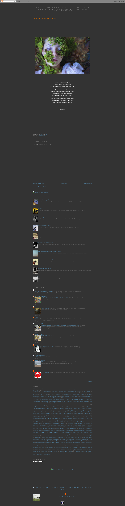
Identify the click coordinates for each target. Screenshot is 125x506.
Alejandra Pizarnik (62, 391)
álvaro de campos (64, 392)
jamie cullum (50, 416)
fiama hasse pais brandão (52, 408)
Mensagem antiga (88, 183)
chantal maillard (45, 401)
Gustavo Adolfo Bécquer (79, 411)
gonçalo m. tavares (40, 411)
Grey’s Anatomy (55, 411)
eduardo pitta (43, 405)
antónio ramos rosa (56, 398)
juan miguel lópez (43, 425)
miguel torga (67, 435)
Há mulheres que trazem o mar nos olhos (46, 217)
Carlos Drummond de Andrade (77, 399)
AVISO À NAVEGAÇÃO (46, 335)
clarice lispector (84, 401)
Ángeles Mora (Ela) (45, 308)
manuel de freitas (37, 430)
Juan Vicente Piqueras (62, 425)
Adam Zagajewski (61, 389)
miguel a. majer (44, 435)
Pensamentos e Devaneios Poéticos (43, 371)
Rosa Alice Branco (77, 444)
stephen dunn (90, 447)
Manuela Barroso (46, 430)
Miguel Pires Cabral (59, 435)
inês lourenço (35, 415)
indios (75, 413)
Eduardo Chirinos (88, 402)
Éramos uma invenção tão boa (44, 268)
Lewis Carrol (58, 426)
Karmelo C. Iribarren (87, 425)
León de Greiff (44, 426)
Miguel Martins (51, 435)
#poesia (36, 290)
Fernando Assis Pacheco (60, 406)
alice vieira (87, 391)
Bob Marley (36, 399)
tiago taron (63, 449)
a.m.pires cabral (53, 389)
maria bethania (88, 430)
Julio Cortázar (78, 425)
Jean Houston (62, 416)
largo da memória (39, 324)
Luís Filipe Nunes (83, 426)
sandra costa (86, 445)
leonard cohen (51, 426)
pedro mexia (78, 439)
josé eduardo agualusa (70, 420)
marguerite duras (70, 430)
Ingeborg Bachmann (49, 415)
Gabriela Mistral (58, 410)
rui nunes (54, 445)
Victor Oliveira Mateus (44, 453)
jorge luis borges (43, 420)
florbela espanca (69, 408)
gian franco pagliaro (78, 410)
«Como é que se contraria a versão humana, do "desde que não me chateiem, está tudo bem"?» (60, 325)
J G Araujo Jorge (88, 415)
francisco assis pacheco (86, 408)
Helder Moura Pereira (45, 413)
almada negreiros (47, 392)
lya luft (52, 428)
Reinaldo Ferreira (76, 442)
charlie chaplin (69, 401)
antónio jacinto (82, 396)
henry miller (54, 413)
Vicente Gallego (36, 453)
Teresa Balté (47, 449)
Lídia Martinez (65, 426)
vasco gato (68, 451)
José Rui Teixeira (37, 423)
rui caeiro (42, 135)
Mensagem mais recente (38, 183)
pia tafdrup (62, 440)
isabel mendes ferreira (72, 415)
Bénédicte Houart (69, 397)
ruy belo (74, 446)
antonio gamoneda (65, 396)
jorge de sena (76, 418)
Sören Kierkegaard (82, 447)
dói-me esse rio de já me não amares (45, 277)
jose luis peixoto (58, 421)
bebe (63, 397)
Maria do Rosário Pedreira (49, 432)
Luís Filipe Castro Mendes (74, 426)
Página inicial (64, 183)
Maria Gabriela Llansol (66, 432)
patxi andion (49, 439)
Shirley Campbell (49, 447)
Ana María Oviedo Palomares (55, 394)
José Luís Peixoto (69, 421)
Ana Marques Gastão (66, 394)
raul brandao (48, 442)
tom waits (69, 449)
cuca (39, 402)
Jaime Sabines (43, 416)
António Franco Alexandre (54, 396)
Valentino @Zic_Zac (36, 451)
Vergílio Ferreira (87, 451)
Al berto (36, 391)
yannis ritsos (39, 454)
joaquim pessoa (47, 418)
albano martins (46, 391)
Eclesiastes (81, 402)
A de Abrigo (43, 361)
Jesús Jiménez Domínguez (71, 416)
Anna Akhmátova (36, 396)
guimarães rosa (70, 411)
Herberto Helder (62, 413)
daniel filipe (53, 402)
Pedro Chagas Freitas (70, 439)
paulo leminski (62, 439)
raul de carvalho (55, 442)
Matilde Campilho (88, 434)
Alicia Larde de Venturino (37, 392)
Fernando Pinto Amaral (88, 406)
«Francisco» (47, 389)
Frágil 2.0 (37, 317)
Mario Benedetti (58, 434)
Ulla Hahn (89, 449)
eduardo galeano (36, 405)
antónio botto (43, 396)
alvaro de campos (55, 392)
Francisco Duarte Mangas (37, 410)
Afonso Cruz (89, 389)
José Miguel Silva (79, 421)
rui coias (38, 445)
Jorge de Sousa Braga (85, 418)
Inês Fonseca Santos (87, 413)
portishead (74, 440)
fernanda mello (51, 406)
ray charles (63, 442)
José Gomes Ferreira (79, 420)
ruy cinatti (80, 445)
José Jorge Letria (88, 420)
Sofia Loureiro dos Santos (58, 447)
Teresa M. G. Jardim (55, 449)
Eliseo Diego (55, 405)
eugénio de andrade (82, 405)
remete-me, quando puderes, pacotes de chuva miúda (49, 251)
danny (59, 402)
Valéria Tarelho (44, 451)
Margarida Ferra (62, 430)
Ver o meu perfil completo (66, 496)
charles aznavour (53, 401)
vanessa (61, 451)
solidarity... (37, 318)
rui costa (43, 445)
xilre (87, 453)
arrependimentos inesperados (44, 225)
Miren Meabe (74, 435)
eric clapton (71, 405)
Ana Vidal (82, 394)
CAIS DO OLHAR (39, 334)
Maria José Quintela (85, 432)
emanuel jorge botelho (64, 405)
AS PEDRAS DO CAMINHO (47, 346)
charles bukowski (61, 401)
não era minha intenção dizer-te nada (45, 200)
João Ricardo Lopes (87, 416)
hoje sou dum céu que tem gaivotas (45, 242)
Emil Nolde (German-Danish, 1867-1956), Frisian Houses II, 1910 (55, 297)
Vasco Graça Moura (79, 451)
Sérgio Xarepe (41, 447)
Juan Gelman (70, 423)
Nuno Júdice (38, 437)
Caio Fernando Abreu (44, 399)
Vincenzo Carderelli (53, 453)
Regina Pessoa (69, 442)
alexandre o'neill (72, 391)
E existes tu (39, 208)
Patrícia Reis (43, 439)
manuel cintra (89, 428)
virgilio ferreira (72, 453)
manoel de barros (60, 428)
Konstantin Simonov (36, 426)
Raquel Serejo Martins (40, 442)
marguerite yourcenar (79, 430)
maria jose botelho (76, 432)
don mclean (75, 402)
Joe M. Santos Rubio (57, 418)
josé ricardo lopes (88, 421)
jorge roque (51, 420)
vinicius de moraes (63, 453)
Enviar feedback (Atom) (43, 186)
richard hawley (50, 444)
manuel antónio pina (70, 428)
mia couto (35, 435)
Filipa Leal (61, 408)
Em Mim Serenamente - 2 (41, 296)
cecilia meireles (37, 401)
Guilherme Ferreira (62, 411)
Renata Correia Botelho (86, 442)
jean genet (56, 416)
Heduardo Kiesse (36, 413)
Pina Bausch (68, 440)
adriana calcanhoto (81, 389)
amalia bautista (74, 393)
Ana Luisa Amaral (44, 394)
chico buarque (76, 401)
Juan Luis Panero (78, 423)
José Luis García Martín (48, 421)
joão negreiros (79, 416)
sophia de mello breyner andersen (71, 447)
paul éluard (55, 439)
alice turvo (80, 391)
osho (72, 437)
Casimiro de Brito (88, 399)
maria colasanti (35, 432)
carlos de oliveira (66, 399)
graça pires (48, 411)
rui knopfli (49, 445)
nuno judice (89, 435)
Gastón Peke (64, 410)
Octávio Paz (61, 437)
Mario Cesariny (67, 434)
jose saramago (46, 423)
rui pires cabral (61, 446)
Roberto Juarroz (57, 444)
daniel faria (45, 403)
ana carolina (83, 392)
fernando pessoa (78, 406)
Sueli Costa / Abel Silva (38, 449)
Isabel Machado (63, 415)
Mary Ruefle (80, 434)
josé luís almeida (38, 421)
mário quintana (74, 434)
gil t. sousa (85, 410)
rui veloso (68, 445)
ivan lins (80, 415)
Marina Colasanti (50, 434)
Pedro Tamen (56, 440)
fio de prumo (38, 345)
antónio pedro (47, 397)
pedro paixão (85, 439)
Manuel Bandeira (82, 428)
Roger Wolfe (69, 444)
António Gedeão (74, 396)
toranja (74, 449)
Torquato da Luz (81, 449)
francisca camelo (77, 408)
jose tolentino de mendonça (57, 423)
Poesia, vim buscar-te (40, 355)
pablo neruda (78, 437)
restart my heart (43, 444)
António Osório (41, 397)
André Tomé (88, 394)
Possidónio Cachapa (82, 440)
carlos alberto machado (57, 399)
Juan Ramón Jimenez (52, 425)
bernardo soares (89, 397)
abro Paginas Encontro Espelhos (62, 7)
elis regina (50, 405)
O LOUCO (37, 357)
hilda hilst (69, 413)
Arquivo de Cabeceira (40, 360)
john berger (64, 418)
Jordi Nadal (70, 418)
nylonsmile (55, 437)
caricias (50, 399)
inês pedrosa (41, 415)
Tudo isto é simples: (41, 234)
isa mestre (57, 415)
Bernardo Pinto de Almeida (79, 397)
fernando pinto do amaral (39, 408)
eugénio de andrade (38, 389)
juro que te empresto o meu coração (45, 260)
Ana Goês (89, 392)
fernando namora (70, 406)
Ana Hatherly (35, 394)
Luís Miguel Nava (46, 428)
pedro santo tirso (40, 440)
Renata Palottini (36, 444)
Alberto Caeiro (54, 391)
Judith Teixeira (70, 425)
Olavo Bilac (67, 437)
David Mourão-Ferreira (66, 402)
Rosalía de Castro (86, 444)
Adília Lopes (68, 389)
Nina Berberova (81, 435)
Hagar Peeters (88, 411)
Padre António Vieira (87, 437)
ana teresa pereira (76, 394)
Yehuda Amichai (47, 454)
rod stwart (63, 444)
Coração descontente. (45, 372)
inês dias (80, 413)
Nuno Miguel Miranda (47, 437)
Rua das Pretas (38, 307)
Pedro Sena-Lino (48, 440)
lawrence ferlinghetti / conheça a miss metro (43, 291)
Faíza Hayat (35, 406)
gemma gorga (70, 410)
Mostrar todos (90, 381)
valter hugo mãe (53, 451)
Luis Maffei (39, 428)
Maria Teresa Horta (41, 434)
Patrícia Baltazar (36, 439)
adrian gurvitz (74, 389)
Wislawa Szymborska (80, 453)
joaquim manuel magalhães (38, 418)
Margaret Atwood (54, 430)
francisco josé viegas (48, 410)
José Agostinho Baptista (59, 420)
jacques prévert (36, 416)
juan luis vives (86, 423)
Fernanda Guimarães (43, 406)
